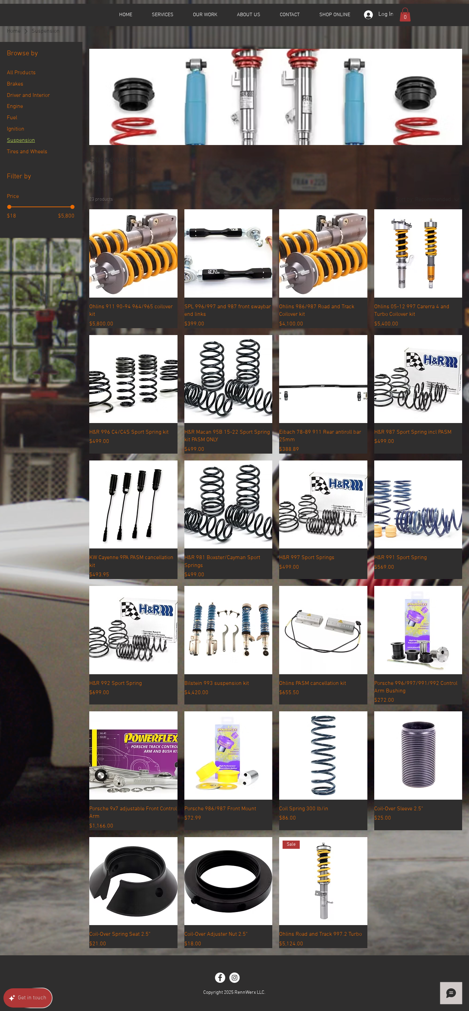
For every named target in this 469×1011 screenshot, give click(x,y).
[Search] (395, 15)
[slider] (9, 207)
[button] (405, 15)
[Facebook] (220, 978)
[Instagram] (234, 978)
